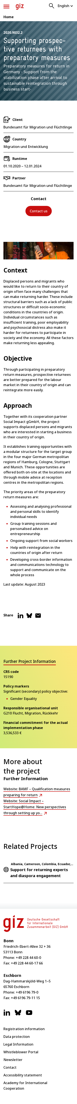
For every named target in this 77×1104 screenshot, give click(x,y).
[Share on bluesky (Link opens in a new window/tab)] (29, 617)
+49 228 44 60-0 (28, 957)
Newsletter (12, 1059)
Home (8, 17)
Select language (66, 6)
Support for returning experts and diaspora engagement (39, 872)
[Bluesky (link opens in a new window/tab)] (18, 1014)
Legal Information (18, 1044)
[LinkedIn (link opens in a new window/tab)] (6, 1014)
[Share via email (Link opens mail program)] (38, 617)
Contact (9, 1067)
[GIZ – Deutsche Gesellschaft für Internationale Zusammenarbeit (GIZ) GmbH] (20, 6)
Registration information (24, 1029)
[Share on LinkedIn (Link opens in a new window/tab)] (21, 617)
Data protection (16, 1036)
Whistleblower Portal (20, 1052)
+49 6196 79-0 (27, 992)
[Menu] (6, 6)
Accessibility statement (22, 1075)
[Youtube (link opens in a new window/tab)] (29, 1014)
